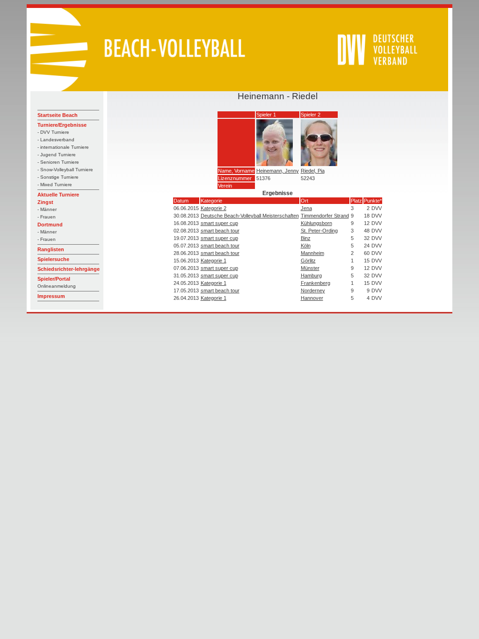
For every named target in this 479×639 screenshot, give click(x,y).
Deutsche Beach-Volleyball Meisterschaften (250, 215)
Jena (306, 208)
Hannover (312, 298)
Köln (306, 245)
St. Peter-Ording (319, 230)
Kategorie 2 (213, 208)
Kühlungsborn (316, 223)
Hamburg (311, 275)
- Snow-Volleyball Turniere (65, 169)
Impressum (51, 296)
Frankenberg (315, 283)
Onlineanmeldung (56, 286)
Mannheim (312, 253)
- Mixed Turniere (54, 184)
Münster (310, 268)
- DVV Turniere (53, 132)
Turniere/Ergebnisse (62, 125)
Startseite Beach (57, 115)
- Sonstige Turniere (58, 177)
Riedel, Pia (313, 171)
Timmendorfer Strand (325, 215)
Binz (306, 238)
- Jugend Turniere (56, 154)
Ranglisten (50, 249)
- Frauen (46, 216)
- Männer (47, 209)
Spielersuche (53, 259)
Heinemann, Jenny (277, 171)
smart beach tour (220, 230)
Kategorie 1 (213, 260)
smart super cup (219, 223)
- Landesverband (55, 139)
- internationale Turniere (63, 147)
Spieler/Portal (53, 279)
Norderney (313, 290)
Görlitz (308, 260)
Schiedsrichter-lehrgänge (68, 269)
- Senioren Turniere (58, 162)
